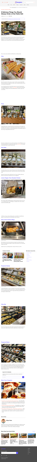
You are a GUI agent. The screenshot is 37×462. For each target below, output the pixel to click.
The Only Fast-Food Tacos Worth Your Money (8, 405)
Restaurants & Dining (7, 9)
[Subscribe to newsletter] (23, 377)
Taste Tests (28, 261)
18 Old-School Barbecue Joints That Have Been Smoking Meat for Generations (23, 442)
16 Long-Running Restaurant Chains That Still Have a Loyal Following (31, 441)
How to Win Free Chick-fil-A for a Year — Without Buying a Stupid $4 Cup (12, 408)
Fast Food (28, 254)
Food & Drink (3, 9)
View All (34, 431)
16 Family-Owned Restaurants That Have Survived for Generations (4, 442)
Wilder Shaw (9, 420)
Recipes (27, 258)
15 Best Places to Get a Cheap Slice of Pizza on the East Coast (10, 400)
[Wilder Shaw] (3, 421)
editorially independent (14, 7)
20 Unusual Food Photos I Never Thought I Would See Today (14, 441)
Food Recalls (28, 255)
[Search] (34, 2)
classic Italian (15, 87)
